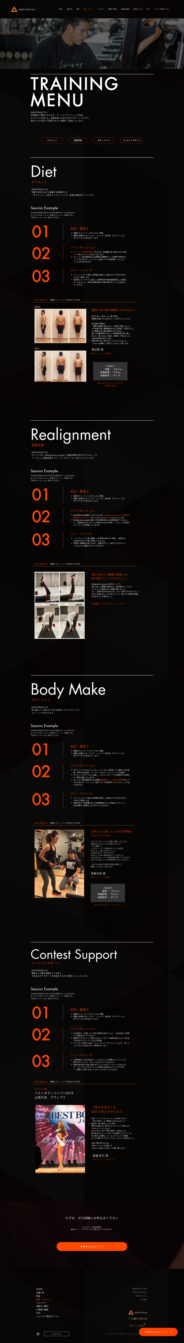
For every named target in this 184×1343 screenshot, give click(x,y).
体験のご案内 (42, 1306)
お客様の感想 (42, 1309)
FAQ (38, 1313)
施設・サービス (43, 1299)
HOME (39, 1289)
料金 (38, 1296)
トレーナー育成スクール (45, 1316)
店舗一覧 (40, 1292)
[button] (138, 9)
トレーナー (41, 1302)
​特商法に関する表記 (139, 1288)
